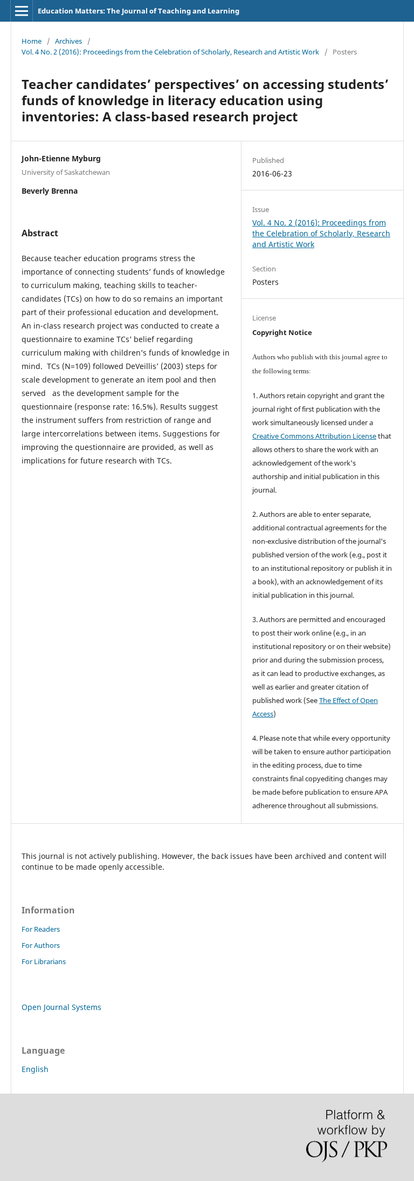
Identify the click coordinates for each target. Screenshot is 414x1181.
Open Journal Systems (61, 1007)
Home (32, 41)
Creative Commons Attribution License (314, 436)
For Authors (41, 945)
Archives (68, 41)
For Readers (41, 929)
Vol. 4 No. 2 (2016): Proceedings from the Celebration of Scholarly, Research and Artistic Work (170, 52)
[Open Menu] (21, 11)
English (35, 1069)
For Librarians (44, 961)
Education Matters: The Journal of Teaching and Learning (138, 11)
